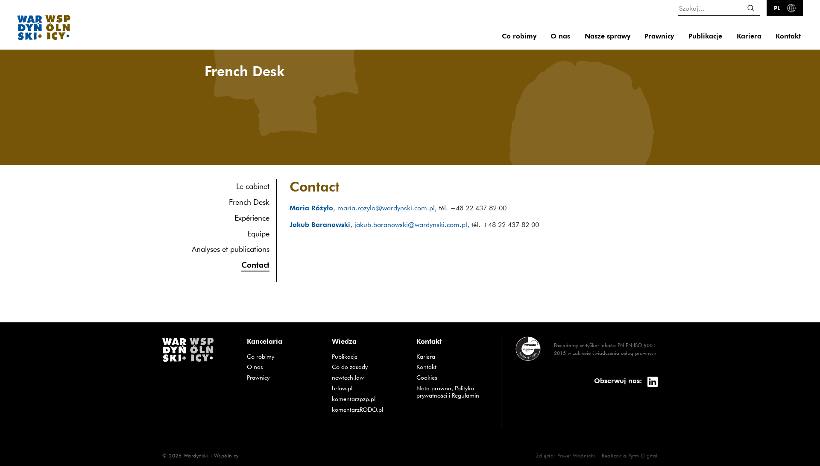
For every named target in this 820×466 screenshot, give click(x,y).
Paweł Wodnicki (576, 455)
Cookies (426, 377)
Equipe (258, 234)
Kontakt (788, 36)
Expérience (251, 218)
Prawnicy (659, 36)
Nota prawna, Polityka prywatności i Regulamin (447, 391)
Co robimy (519, 36)
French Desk (249, 202)
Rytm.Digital (643, 455)
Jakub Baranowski (320, 224)
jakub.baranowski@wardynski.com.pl (410, 224)
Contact (255, 264)
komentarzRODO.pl (368, 409)
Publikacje (705, 36)
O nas (560, 36)
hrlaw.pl (368, 388)
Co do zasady (368, 367)
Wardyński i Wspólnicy (211, 455)
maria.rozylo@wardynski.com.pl (386, 208)
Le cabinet (252, 186)
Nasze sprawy (607, 36)
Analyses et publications (230, 249)
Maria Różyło (311, 208)
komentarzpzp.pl (368, 399)
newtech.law (368, 377)
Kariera (749, 36)
